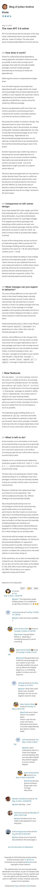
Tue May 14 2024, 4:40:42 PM (26, 742)
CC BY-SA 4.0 (29, 860)
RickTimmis (18, 813)
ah (13, 591)
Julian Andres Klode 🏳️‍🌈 (22, 629)
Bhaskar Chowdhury (19, 799)
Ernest (27, 886)
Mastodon (29, 862)
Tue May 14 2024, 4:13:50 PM (25, 631)
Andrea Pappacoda (19, 831)
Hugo (16, 886)
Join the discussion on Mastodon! (20, 847)
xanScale (15, 612)
